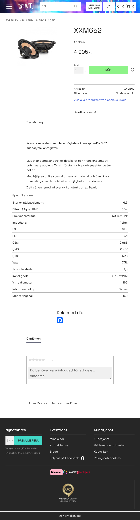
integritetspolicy (31, 453)
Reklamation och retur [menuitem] (109, 445)
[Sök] (76, 6)
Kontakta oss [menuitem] (59, 445)
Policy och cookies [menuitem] (107, 458)
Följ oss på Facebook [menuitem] (64, 458)
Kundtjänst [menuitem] (101, 439)
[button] (9, 7)
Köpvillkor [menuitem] (101, 452)
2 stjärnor (33, 360)
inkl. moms (94, 8)
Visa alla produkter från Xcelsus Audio (100, 100)
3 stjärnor (36, 360)
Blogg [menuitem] (54, 452)
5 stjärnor (43, 360)
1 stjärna (30, 360)
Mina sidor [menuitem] (109, 6)
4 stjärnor (40, 360)
